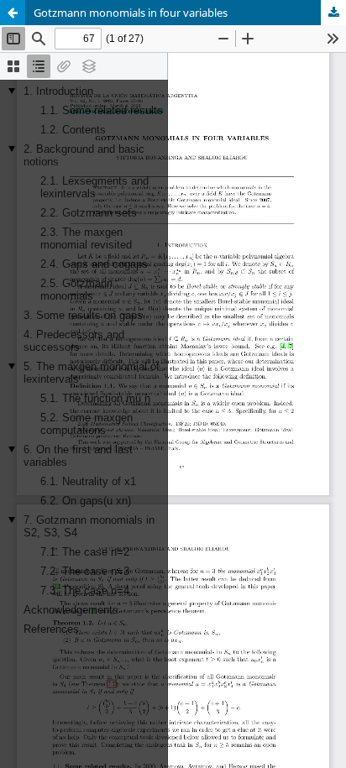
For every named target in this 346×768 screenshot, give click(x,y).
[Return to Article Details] (12, 12)
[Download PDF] (333, 12)
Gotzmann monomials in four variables (131, 12)
